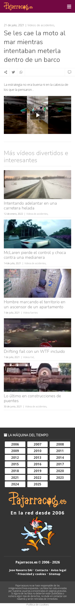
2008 (60, 444)
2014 (60, 457)
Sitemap (54, 574)
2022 (37, 477)
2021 (15, 477)
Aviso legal (58, 570)
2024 (15, 484)
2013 (37, 457)
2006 (15, 444)
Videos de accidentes (41, 25)
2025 (37, 484)
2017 (60, 464)
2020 (60, 471)
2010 (37, 451)
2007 (37, 444)
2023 (60, 477)
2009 (15, 451)
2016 (37, 464)
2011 (60, 451)
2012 (15, 457)
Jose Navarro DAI (20, 570)
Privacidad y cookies (32, 574)
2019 (37, 471)
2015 (15, 464)
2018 (15, 471)
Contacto (41, 570)
